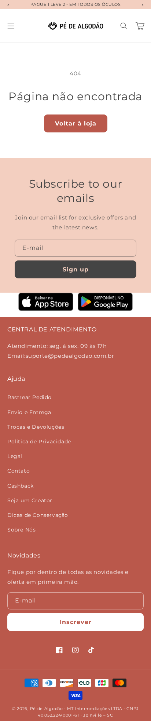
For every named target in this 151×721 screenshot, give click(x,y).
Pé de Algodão (46, 708)
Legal (14, 456)
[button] (11, 26)
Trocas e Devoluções (35, 427)
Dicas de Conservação (37, 515)
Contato (18, 470)
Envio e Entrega (29, 412)
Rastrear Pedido (29, 397)
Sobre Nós (21, 529)
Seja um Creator (29, 500)
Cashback (20, 485)
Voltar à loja (75, 123)
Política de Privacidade (39, 441)
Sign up (76, 269)
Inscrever (76, 622)
